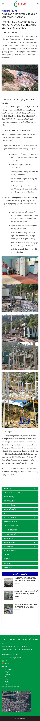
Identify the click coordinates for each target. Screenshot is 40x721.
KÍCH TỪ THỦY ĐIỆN (9, 501)
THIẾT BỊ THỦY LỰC (9, 497)
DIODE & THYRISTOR (10, 517)
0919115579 (6, 646)
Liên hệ (7, 684)
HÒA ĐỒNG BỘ (8, 546)
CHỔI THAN (7, 559)
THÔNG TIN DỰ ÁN (9, 11)
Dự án (6, 679)
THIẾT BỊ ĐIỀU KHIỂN (10, 509)
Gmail (6, 663)
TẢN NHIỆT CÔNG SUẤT (10, 522)
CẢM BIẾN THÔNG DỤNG (11, 526)
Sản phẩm (8, 674)
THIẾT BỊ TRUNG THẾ (9, 542)
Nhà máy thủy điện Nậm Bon (17, 36)
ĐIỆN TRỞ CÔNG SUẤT (10, 534)
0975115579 (15, 646)
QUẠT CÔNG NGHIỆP (10, 551)
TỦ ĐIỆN (6, 513)
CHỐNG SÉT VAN (8, 567)
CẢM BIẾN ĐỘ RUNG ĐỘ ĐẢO (12, 493)
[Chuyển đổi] (35, 488)
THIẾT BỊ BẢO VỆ (8, 488)
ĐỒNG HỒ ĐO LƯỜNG (10, 530)
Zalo (5, 661)
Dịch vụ (7, 677)
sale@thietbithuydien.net (10, 654)
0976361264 (25, 646)
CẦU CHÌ (6, 555)
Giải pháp (8, 672)
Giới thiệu (8, 669)
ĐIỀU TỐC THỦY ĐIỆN (10, 505)
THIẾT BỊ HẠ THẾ (8, 538)
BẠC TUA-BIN (7, 563)
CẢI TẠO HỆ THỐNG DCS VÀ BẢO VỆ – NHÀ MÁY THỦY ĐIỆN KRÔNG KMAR (26, 594)
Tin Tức (7, 682)
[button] (3, 3)
